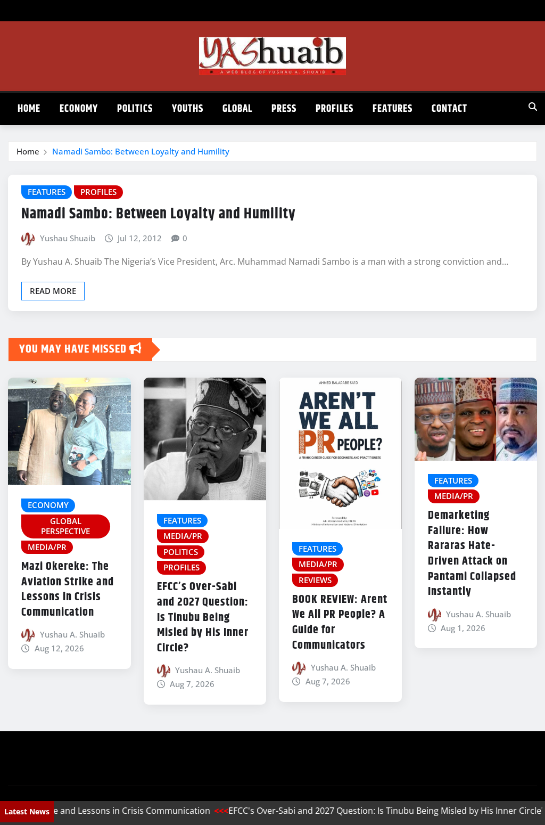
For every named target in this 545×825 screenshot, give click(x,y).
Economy (79, 109)
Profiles (334, 109)
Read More (53, 290)
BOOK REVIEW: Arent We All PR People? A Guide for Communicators (339, 623)
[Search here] (533, 106)
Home (29, 109)
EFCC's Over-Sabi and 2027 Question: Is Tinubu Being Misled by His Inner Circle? (372, 810)
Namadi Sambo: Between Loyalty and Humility (140, 151)
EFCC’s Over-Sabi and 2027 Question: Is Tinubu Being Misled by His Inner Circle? (203, 617)
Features (392, 109)
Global (237, 109)
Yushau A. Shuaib (72, 634)
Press (283, 109)
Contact (449, 109)
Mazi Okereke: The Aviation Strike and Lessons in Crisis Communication (67, 590)
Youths (187, 109)
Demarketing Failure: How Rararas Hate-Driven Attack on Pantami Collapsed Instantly (472, 554)
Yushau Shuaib (67, 238)
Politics (135, 109)
